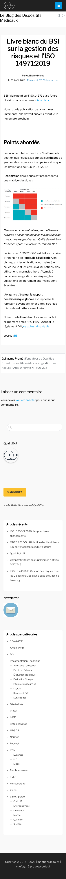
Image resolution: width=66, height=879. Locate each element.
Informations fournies (24, 684)
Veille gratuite (50, 80)
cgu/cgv (21, 866)
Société (17, 824)
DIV (12, 654)
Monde (17, 815)
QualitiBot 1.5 (17, 553)
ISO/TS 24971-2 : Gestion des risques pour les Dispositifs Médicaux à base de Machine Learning (34, 576)
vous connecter (26, 400)
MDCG (16, 764)
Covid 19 (17, 801)
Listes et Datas (18, 723)
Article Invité (17, 647)
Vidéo (13, 789)
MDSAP (14, 730)
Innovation (18, 810)
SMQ (13, 776)
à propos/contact (39, 866)
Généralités (16, 704)
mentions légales (48, 862)
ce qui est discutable (36, 326)
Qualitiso (18, 819)
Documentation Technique (25, 660)
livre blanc (43, 100)
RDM (13, 750)
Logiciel (17, 688)
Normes (14, 736)
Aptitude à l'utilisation (24, 665)
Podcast (14, 743)
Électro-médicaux (22, 670)
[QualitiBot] (10, 455)
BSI (16, 335)
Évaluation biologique (24, 674)
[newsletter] (10, 609)
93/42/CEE (16, 641)
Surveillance (19, 697)
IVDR (13, 717)
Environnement (21, 805)
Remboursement (19, 770)
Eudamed (18, 754)
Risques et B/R (34, 80)
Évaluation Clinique (23, 679)
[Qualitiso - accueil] (9, 5)
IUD (15, 759)
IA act (13, 710)
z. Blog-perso (17, 796)
